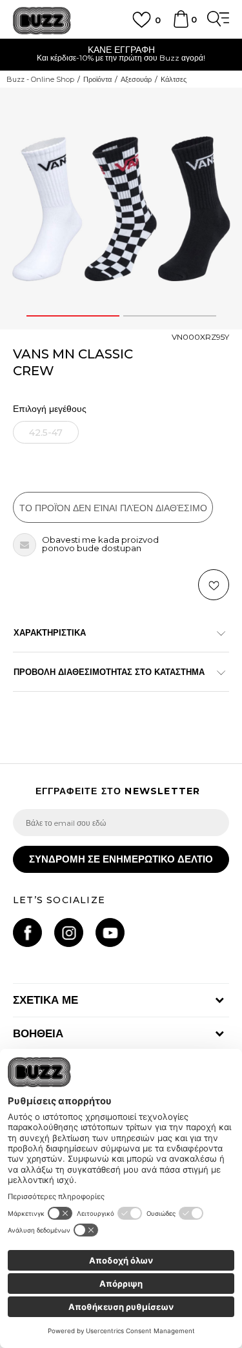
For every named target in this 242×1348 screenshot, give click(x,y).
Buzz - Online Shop (40, 79)
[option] (121, 55)
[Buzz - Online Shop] (42, 20)
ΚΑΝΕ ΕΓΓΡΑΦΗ (121, 49)
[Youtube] (110, 932)
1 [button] (73, 316)
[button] (213, 584)
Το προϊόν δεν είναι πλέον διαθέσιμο (113, 508)
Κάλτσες (174, 79)
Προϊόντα (97, 79)
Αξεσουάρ (136, 79)
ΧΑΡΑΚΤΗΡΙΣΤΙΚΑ (50, 632)
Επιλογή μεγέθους (49, 409)
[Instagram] (68, 932)
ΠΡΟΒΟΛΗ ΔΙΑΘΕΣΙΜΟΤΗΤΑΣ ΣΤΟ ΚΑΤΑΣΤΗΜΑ (109, 672)
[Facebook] (27, 932)
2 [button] (169, 316)
